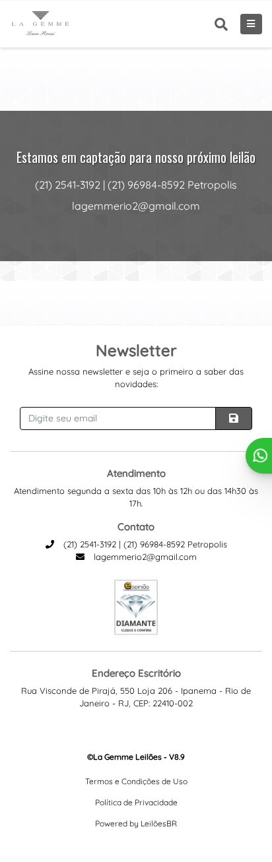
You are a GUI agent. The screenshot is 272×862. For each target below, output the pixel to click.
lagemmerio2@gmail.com (144, 556)
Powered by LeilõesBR (136, 823)
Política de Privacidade (136, 802)
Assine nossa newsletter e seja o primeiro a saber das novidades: (136, 378)
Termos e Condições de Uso (136, 781)
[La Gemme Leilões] (41, 24)
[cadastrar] (233, 418)
